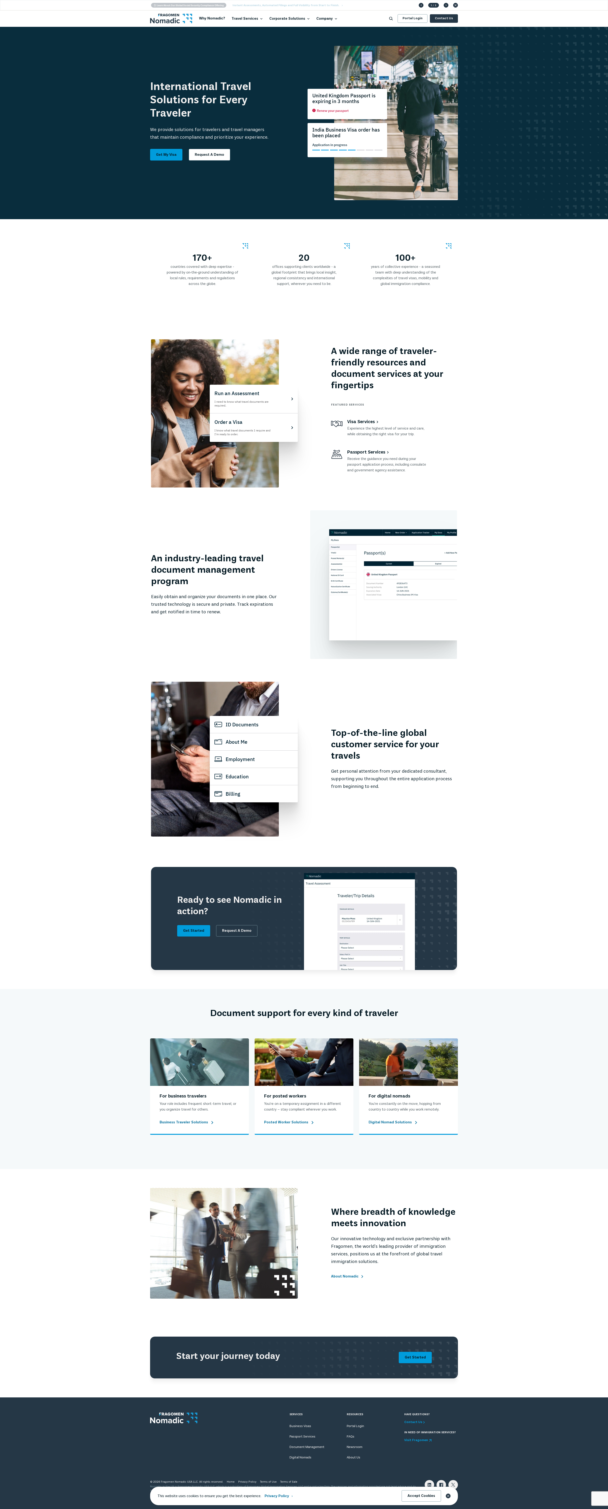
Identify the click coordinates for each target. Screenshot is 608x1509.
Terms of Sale (288, 1482)
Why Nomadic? (212, 18)
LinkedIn (429, 1485)
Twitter (453, 1485)
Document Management (307, 1447)
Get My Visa (166, 154)
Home (231, 1482)
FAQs (350, 1437)
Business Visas (300, 1426)
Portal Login (413, 18)
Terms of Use (268, 1482)
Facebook (441, 1485)
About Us (353, 1458)
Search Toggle (391, 18)
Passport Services (302, 1437)
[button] (421, 5)
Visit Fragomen (416, 1440)
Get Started (193, 930)
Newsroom (354, 1447)
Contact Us (444, 18)
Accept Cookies (421, 1496)
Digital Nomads (300, 1458)
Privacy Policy (247, 1482)
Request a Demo (209, 154)
